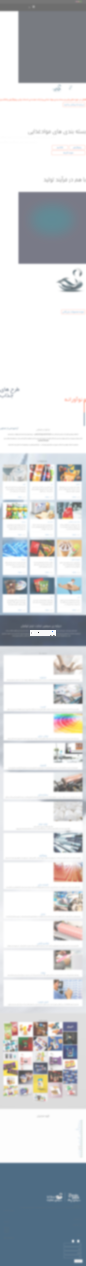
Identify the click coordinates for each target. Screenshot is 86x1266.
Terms (54, 635)
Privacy (51, 635)
